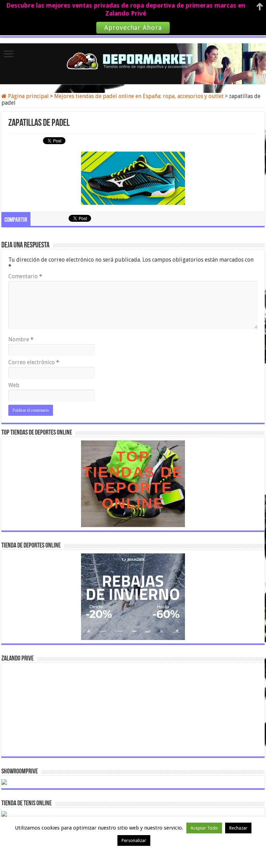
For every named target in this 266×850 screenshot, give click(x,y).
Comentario (25, 276)
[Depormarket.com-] (133, 60)
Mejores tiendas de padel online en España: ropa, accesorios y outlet (139, 96)
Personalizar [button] (134, 840)
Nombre (21, 339)
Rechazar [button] (238, 828)
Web (13, 385)
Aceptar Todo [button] (204, 828)
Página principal (28, 96)
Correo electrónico (33, 362)
